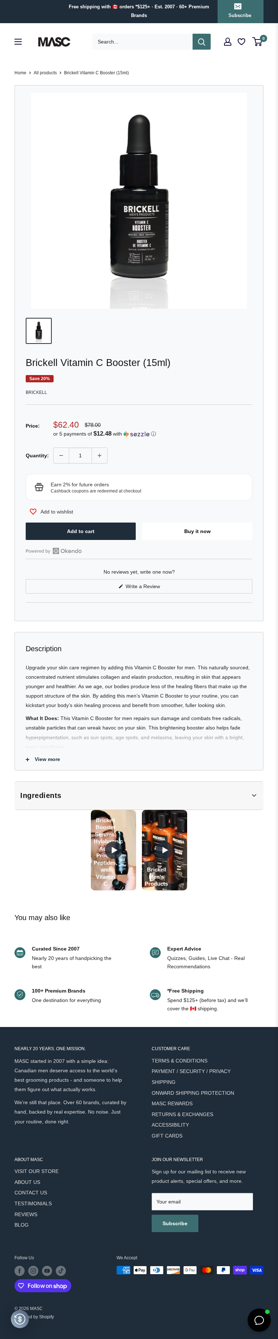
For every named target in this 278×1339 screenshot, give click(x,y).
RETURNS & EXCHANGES (182, 1114)
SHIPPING (164, 1082)
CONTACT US (30, 1192)
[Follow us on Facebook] (19, 1271)
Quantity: (37, 455)
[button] (152, 434)
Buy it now (197, 531)
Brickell (36, 392)
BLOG (21, 1225)
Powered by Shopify (34, 1316)
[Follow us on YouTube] (47, 1271)
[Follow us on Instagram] (33, 1271)
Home (20, 72)
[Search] (202, 42)
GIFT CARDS (167, 1136)
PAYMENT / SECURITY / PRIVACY (191, 1071)
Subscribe (239, 15)
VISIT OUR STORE (36, 1171)
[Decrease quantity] (61, 455)
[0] (257, 41)
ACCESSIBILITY (170, 1125)
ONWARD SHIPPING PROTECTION (193, 1093)
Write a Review (151, 588)
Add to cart (80, 531)
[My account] (227, 42)
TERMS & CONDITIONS (179, 1061)
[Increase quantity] (99, 455)
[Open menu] (18, 42)
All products (45, 72)
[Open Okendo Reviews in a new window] (54, 550)
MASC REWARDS (172, 1103)
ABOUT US (27, 1182)
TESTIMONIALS (33, 1203)
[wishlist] (242, 42)
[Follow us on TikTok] (61, 1271)
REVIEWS (25, 1214)
